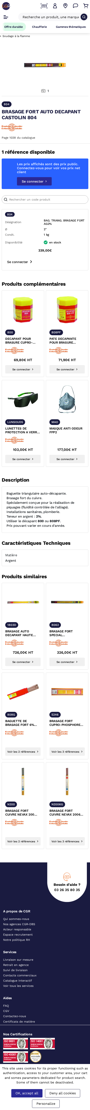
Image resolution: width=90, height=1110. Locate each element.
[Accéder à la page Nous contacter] (75, 5)
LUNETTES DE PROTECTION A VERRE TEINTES (22, 431)
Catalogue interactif (17, 980)
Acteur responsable (17, 929)
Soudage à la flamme (16, 36)
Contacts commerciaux (19, 975)
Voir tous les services (18, 985)
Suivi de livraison (15, 970)
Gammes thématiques (71, 26)
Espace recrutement (18, 934)
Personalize (45, 1104)
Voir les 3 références (65, 751)
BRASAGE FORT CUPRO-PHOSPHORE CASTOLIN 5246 (64, 723)
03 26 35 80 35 (67, 890)
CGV (6, 1011)
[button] (55, 5)
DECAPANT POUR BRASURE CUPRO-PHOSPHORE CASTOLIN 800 (22, 341)
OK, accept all (26, 1093)
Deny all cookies (62, 1093)
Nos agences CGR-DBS (19, 924)
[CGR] (6, 6)
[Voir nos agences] (65, 5)
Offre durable (13, 26)
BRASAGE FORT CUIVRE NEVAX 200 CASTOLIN (19, 813)
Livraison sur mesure (18, 959)
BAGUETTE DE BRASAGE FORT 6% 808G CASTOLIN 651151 (22, 723)
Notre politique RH (16, 939)
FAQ (6, 1005)
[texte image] (23, 310)
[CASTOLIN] (12, 127)
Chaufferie (39, 26)
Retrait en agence (16, 965)
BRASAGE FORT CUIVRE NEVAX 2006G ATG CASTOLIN (65, 813)
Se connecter (33, 181)
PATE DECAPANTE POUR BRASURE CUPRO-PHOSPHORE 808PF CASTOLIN (64, 341)
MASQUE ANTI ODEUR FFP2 (65, 430)
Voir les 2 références (21, 751)
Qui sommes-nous (16, 919)
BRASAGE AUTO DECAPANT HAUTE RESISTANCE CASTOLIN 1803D (23, 633)
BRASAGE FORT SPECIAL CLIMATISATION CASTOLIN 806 (61, 633)
